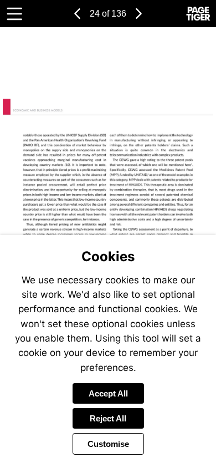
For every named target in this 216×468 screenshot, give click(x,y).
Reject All (108, 418)
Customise (108, 444)
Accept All (108, 393)
